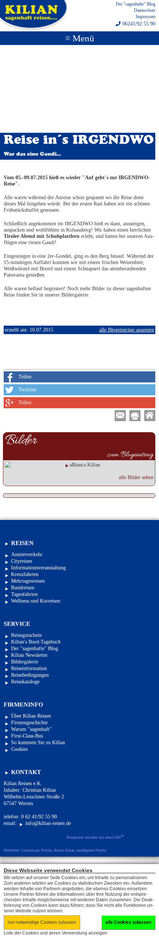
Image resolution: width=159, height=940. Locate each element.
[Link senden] (120, 415)
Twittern (27, 389)
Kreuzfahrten (24, 574)
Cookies (19, 749)
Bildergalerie (24, 662)
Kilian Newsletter (29, 655)
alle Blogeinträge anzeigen (126, 330)
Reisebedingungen (30, 675)
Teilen (24, 376)
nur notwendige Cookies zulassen (42, 922)
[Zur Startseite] (149, 415)
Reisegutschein (26, 635)
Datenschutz (144, 10)
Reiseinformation (29, 668)
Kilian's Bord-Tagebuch (36, 642)
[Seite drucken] (135, 415)
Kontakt (26, 772)
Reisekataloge (25, 681)
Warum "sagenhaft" (31, 729)
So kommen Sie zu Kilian (38, 742)
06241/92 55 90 (138, 24)
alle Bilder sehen (136, 477)
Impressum (145, 16)
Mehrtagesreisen (28, 581)
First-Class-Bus (27, 736)
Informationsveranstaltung (38, 567)
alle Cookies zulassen (128, 922)
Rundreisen (22, 587)
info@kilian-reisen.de (48, 823)
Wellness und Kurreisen (35, 601)
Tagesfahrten (24, 594)
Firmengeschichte (29, 722)
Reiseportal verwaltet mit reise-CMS (95, 836)
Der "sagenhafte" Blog (135, 4)
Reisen (22, 543)
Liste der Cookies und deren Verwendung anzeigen (55, 933)
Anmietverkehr (27, 554)
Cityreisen (21, 561)
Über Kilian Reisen (31, 716)
